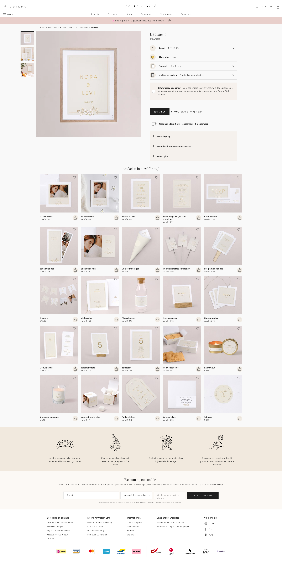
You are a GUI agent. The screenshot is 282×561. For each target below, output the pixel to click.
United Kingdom (134, 522)
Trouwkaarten (46, 216)
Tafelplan (126, 368)
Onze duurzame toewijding (100, 522)
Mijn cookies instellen (97, 535)
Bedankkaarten (47, 269)
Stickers (208, 417)
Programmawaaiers (213, 269)
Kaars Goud (209, 368)
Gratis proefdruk (95, 526)
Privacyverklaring (95, 530)
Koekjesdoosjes (170, 368)
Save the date (128, 216)
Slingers (44, 318)
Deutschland (133, 526)
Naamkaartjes (170, 318)
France (130, 530)
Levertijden (162, 156)
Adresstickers (169, 417)
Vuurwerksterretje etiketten (176, 269)
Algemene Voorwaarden (58, 530)
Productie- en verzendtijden (60, 522)
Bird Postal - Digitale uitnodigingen (173, 526)
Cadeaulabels (128, 417)
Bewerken (160, 112)
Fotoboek (186, 14)
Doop (129, 14)
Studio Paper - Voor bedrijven (170, 522)
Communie (146, 14)
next (37, 86)
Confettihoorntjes (130, 269)
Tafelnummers (88, 368)
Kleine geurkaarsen (49, 417)
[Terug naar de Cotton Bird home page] (141, 10)
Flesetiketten (128, 318)
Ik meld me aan (203, 495)
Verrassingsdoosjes (90, 417)
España (130, 535)
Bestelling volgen (55, 526)
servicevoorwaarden (154, 502)
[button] (169, 20)
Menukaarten (46, 368)
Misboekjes (86, 318)
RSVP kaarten (211, 216)
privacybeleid (138, 502)
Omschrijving (164, 136)
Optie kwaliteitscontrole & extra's (174, 146)
